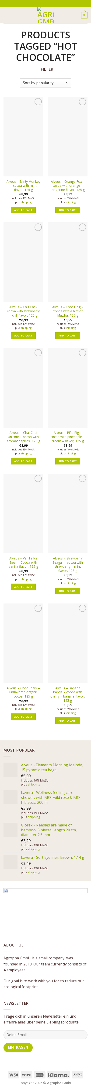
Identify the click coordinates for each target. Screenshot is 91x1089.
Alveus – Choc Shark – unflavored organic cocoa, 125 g (23, 692)
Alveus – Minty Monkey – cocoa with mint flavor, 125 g (23, 185)
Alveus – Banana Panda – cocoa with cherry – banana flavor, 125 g (67, 694)
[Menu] (6, 15)
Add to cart (23, 210)
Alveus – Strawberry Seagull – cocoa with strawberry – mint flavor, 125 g (67, 564)
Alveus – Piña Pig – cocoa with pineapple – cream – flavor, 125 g (68, 437)
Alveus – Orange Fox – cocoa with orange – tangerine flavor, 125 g (68, 185)
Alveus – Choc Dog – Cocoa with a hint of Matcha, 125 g (67, 311)
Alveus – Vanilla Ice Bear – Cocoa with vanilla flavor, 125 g (23, 562)
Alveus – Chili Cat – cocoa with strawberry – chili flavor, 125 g (23, 311)
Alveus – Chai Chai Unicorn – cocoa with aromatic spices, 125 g (23, 437)
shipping (26, 202)
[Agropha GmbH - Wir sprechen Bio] (45, 15)
